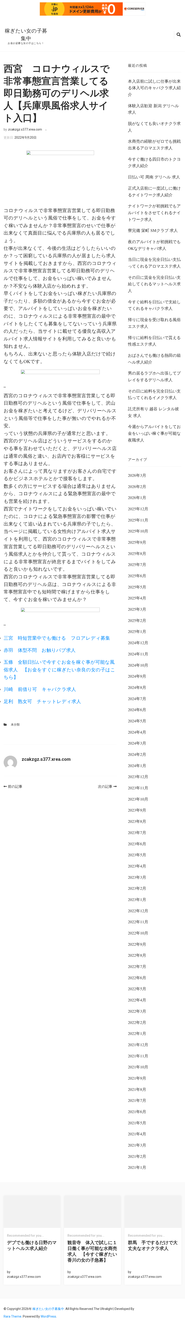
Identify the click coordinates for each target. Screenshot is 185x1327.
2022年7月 (137, 966)
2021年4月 (137, 1133)
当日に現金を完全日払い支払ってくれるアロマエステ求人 (154, 263)
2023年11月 (138, 787)
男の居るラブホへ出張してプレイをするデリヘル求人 (154, 376)
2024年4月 (137, 732)
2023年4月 (137, 866)
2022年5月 (137, 988)
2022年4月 (137, 1000)
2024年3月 (137, 743)
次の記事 (105, 786)
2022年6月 (137, 977)
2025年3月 (137, 609)
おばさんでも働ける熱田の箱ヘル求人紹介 (154, 359)
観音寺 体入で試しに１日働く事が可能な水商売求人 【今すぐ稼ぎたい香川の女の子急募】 (92, 1251)
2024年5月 (137, 720)
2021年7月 (137, 1100)
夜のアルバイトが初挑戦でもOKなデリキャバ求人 (154, 245)
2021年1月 (137, 1167)
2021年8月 (137, 1089)
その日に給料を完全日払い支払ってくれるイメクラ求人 (154, 394)
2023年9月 (137, 810)
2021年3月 (137, 1145)
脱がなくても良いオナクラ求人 (154, 127)
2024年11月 (138, 654)
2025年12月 (138, 508)
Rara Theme (12, 1316)
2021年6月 (137, 1111)
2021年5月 (137, 1122)
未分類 (15, 724)
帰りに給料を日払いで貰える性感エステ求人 (154, 341)
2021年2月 (137, 1156)
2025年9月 (137, 542)
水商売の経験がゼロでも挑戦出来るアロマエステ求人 (154, 144)
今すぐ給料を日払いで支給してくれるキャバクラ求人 (154, 305)
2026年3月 (137, 475)
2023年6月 (137, 843)
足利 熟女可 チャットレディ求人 (42, 701)
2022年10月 (138, 933)
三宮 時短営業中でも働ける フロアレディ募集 (57, 638)
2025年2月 (137, 620)
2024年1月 (137, 765)
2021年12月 (138, 1044)
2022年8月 (137, 955)
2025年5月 (137, 587)
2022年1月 (137, 1033)
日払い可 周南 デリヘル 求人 (154, 177)
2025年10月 (138, 531)
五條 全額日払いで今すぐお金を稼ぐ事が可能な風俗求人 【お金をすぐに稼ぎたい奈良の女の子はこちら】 (59, 669)
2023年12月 (138, 776)
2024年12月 (138, 642)
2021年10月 (138, 1067)
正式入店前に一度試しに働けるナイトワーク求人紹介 (154, 191)
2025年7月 (137, 564)
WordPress (48, 1316)
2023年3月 (137, 877)
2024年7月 (137, 698)
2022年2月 (137, 1022)
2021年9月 (137, 1078)
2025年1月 (137, 631)
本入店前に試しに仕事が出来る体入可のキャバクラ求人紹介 (154, 87)
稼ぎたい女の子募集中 (48, 1309)
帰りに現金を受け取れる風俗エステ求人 (154, 323)
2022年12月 (138, 910)
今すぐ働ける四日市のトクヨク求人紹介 (154, 162)
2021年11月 (138, 1055)
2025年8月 (137, 553)
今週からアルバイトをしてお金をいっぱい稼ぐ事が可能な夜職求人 (154, 433)
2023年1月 (137, 899)
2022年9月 (137, 944)
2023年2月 (137, 888)
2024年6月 (137, 709)
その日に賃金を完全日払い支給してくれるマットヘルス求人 (154, 284)
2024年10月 (138, 665)
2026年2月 (137, 486)
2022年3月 (137, 1011)
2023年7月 (137, 832)
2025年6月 (137, 575)
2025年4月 (137, 598)
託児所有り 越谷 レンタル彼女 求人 (153, 412)
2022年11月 (138, 921)
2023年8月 (137, 821)
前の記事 (15, 786)
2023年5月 (137, 854)
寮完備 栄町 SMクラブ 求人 (153, 230)
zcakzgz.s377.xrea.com (25, 129)
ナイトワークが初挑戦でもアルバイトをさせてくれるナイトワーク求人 (154, 212)
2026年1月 (137, 497)
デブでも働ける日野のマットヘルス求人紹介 (32, 1245)
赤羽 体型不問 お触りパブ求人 (40, 650)
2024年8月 (137, 687)
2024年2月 (137, 754)
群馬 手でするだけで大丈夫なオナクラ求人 (153, 1245)
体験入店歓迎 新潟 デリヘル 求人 (153, 109)
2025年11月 (138, 520)
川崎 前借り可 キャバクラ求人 (40, 689)
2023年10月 (138, 799)
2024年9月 (137, 676)
